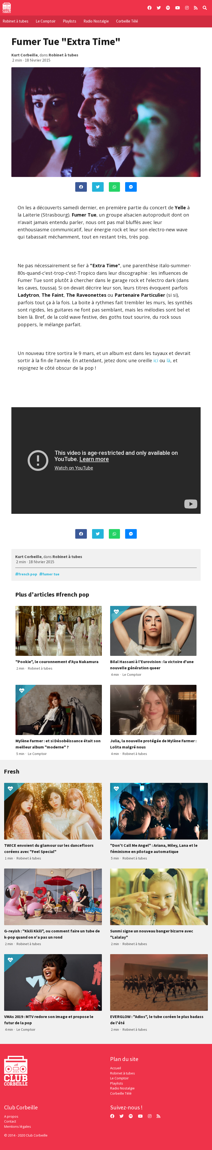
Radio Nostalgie (96, 21)
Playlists (69, 21)
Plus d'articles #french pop (52, 594)
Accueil (115, 1068)
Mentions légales (17, 1126)
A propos (11, 1116)
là (168, 360)
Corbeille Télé (127, 21)
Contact (10, 1121)
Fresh (11, 771)
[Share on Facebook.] (81, 187)
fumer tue (50, 574)
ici (155, 360)
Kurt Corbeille (24, 54)
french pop (27, 574)
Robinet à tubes (15, 21)
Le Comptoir (46, 21)
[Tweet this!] (98, 187)
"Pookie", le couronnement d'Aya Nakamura (57, 661)
